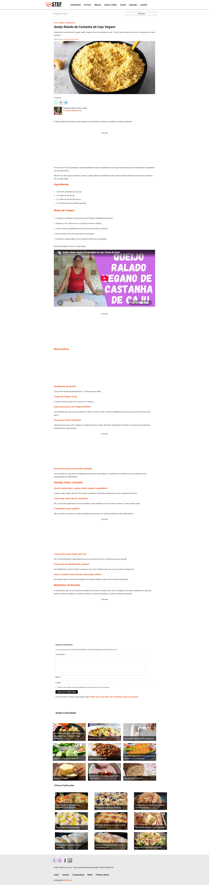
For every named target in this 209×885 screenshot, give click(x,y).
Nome (58, 677)
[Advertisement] (104, 149)
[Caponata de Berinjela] (104, 752)
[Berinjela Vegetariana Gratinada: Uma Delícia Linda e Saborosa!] (139, 752)
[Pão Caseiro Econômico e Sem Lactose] (71, 841)
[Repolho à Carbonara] (104, 732)
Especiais (133, 5)
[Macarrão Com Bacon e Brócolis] (150, 841)
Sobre (56, 875)
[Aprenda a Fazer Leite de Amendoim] (139, 732)
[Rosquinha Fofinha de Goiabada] (110, 801)
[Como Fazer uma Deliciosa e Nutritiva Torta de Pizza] (71, 801)
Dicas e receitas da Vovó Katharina (68, 39)
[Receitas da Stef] (53, 4)
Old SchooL (68, 880)
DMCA (90, 875)
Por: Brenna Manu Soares (72, 110)
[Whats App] (56, 102)
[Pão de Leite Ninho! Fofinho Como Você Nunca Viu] (110, 841)
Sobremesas (75, 5)
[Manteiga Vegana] (69, 772)
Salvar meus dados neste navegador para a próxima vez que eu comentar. (84, 687)
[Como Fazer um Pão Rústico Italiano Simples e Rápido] (150, 801)
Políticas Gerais (102, 875)
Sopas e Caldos (110, 5)
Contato (65, 875)
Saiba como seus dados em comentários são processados (114, 697)
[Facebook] (61, 102)
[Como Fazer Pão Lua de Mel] (71, 821)
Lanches (143, 5)
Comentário (61, 654)
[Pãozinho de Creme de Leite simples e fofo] (110, 821)
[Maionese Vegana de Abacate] (69, 752)
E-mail (58, 683)
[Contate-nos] (70, 860)
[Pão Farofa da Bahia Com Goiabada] (150, 821)
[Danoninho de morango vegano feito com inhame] (104, 772)
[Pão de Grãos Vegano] (139, 772)
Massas (97, 5)
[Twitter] (65, 102)
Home (56, 23)
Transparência (78, 875)
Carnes (123, 5)
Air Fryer (87, 5)
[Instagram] (59, 860)
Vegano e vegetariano (67, 23)
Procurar (141, 14)
